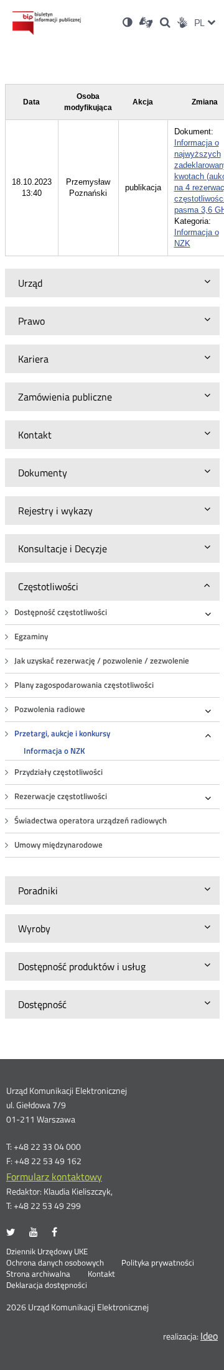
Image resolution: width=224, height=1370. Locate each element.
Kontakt (101, 1274)
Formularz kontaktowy (54, 1176)
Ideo (209, 1335)
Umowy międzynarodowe (58, 845)
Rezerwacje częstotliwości (60, 796)
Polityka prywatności (157, 1263)
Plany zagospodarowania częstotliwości (84, 685)
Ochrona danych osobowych (55, 1263)
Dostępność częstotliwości (60, 612)
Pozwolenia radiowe (49, 709)
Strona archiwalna (38, 1274)
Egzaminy (31, 636)
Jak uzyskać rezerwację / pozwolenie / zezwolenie (101, 661)
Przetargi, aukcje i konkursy (62, 733)
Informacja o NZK (54, 751)
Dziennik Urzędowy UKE (47, 1251)
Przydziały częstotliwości (58, 772)
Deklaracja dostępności (46, 1285)
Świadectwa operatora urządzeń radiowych (90, 820)
